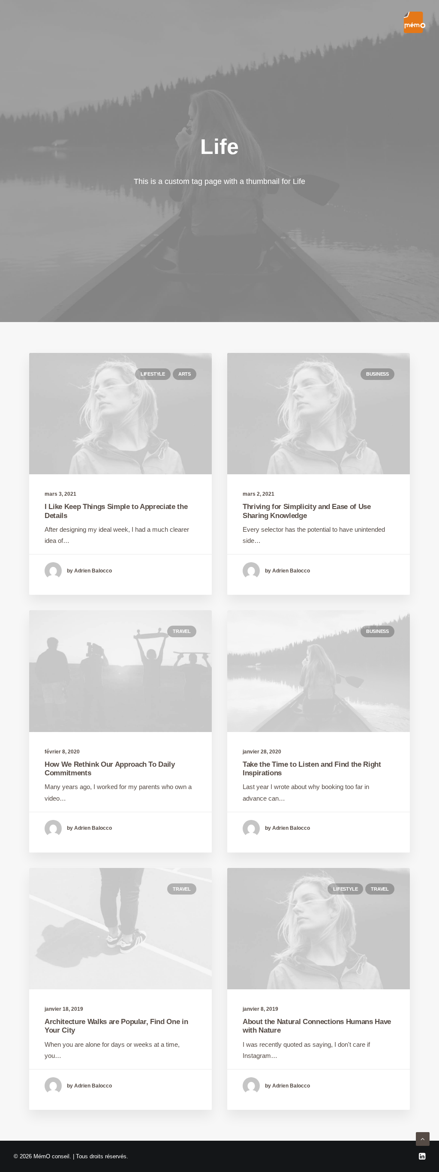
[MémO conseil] (414, 22)
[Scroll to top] (423, 1138)
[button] (120, 413)
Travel (182, 631)
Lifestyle (153, 374)
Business (377, 374)
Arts (184, 374)
